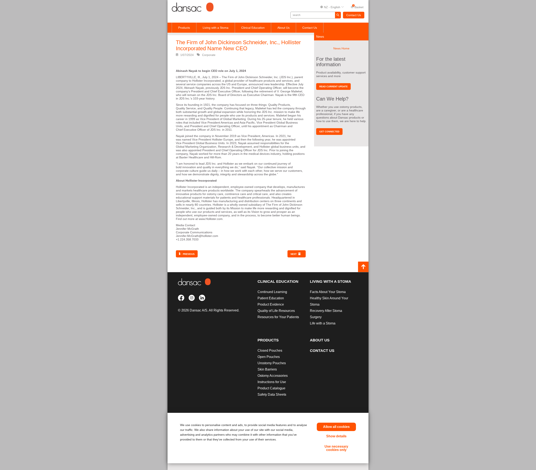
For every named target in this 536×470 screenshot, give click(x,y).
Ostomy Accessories (273, 375)
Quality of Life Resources (276, 310)
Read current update (333, 86)
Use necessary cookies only (336, 448)
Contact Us (353, 15)
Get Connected (329, 131)
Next (294, 254)
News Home (341, 48)
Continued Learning (272, 292)
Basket (358, 7)
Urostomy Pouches (272, 363)
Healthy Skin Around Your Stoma (329, 301)
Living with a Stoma (215, 27)
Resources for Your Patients (278, 317)
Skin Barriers (267, 369)
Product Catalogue (271, 388)
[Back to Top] (363, 267)
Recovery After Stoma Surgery (326, 314)
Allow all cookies (336, 427)
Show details (336, 436)
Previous (189, 254)
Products (184, 27)
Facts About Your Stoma (328, 292)
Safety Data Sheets (272, 394)
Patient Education (271, 298)
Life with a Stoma (322, 323)
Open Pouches (269, 357)
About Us (283, 27)
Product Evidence (271, 304)
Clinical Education (253, 27)
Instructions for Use (272, 382)
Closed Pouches (270, 350)
